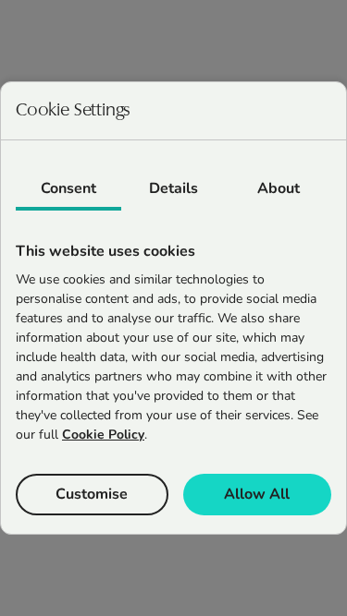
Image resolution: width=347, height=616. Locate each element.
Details (173, 188)
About (278, 188)
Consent (68, 188)
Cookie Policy (103, 434)
